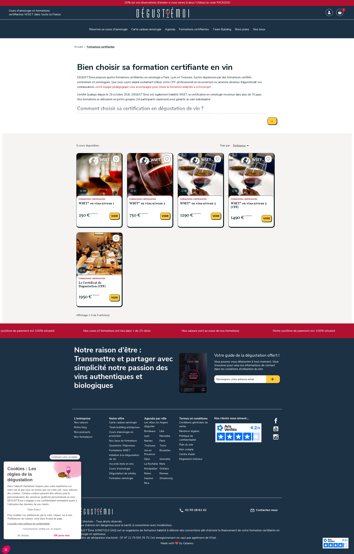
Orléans (164, 468)
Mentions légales (189, 431)
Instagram (276, 437)
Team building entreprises (124, 427)
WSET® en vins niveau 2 (147, 203)
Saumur (148, 478)
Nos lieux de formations (123, 440)
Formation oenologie (121, 478)
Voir (114, 216)
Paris (162, 440)
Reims (147, 473)
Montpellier (150, 468)
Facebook (276, 420)
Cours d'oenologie (119, 468)
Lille (161, 431)
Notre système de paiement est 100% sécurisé (271, 331)
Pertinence (241, 145)
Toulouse (149, 445)
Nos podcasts (82, 432)
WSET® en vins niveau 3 (198, 203)
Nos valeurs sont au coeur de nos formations (177, 331)
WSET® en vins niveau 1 (96, 203)
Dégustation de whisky (122, 473)
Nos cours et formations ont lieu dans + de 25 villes (83, 331)
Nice (146, 483)
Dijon (147, 459)
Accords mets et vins (121, 464)
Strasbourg (166, 478)
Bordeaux (149, 431)
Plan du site (186, 444)
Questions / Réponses (122, 445)
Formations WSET (120, 450)
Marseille (164, 436)
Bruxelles (165, 450)
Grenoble (164, 459)
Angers (163, 422)
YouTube (276, 429)
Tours (162, 445)
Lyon (147, 436)
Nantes (148, 440)
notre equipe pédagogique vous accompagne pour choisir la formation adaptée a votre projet (153, 87)
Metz (162, 464)
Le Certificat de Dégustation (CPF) (92, 285)
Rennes (163, 473)
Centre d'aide (187, 454)
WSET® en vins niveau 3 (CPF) (248, 205)
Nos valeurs (81, 422)
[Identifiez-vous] (329, 12)
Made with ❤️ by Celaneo (177, 543)
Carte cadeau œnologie (123, 422)
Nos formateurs (83, 437)
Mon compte (186, 449)
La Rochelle (151, 464)
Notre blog (80, 427)
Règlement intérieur (190, 459)
